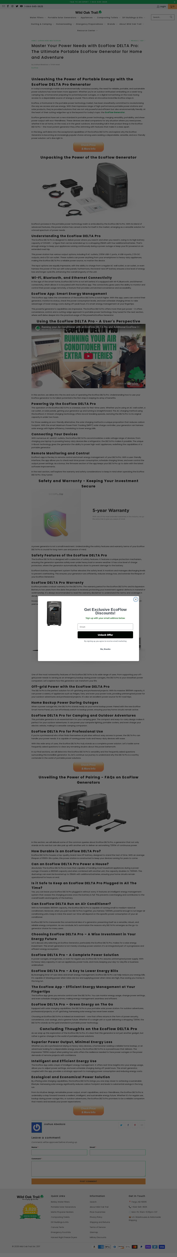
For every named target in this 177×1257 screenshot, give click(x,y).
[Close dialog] (135, 599)
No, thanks (105, 649)
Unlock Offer (105, 635)
